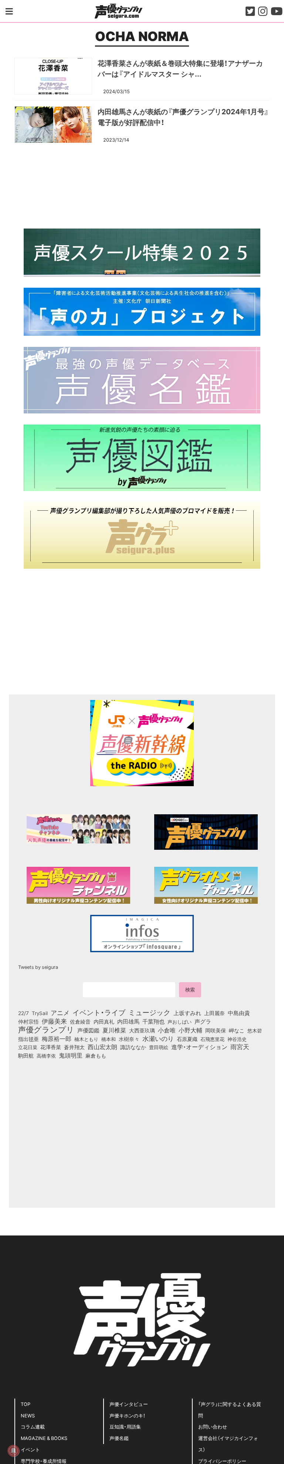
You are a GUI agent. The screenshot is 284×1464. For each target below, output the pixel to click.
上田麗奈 (214, 1013)
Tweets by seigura (38, 966)
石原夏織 (187, 1038)
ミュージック (149, 1012)
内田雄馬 (128, 1021)
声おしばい (180, 1021)
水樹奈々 (129, 1039)
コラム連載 (33, 1426)
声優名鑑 (119, 1437)
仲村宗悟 (28, 1021)
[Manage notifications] (13, 1451)
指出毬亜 (28, 1038)
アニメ (60, 1012)
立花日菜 (27, 1047)
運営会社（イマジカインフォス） (228, 1443)
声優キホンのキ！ (127, 1415)
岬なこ (236, 1030)
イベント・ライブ (98, 1012)
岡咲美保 (215, 1030)
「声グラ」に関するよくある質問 (229, 1409)
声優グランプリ (46, 1029)
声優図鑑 (88, 1030)
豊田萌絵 (158, 1047)
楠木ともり (86, 1038)
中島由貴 (239, 1013)
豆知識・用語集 (125, 1426)
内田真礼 (104, 1021)
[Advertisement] (142, 184)
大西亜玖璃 (142, 1030)
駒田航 (26, 1055)
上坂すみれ (187, 1013)
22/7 (23, 1013)
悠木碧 (254, 1030)
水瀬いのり (158, 1038)
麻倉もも (95, 1055)
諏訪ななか (133, 1047)
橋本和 (108, 1038)
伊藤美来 (54, 1021)
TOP (25, 1403)
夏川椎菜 (114, 1030)
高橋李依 (46, 1055)
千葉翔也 (153, 1021)
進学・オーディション (199, 1047)
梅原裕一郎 (56, 1038)
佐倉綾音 (80, 1021)
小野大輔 (190, 1030)
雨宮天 (239, 1046)
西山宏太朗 (102, 1047)
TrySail (40, 1013)
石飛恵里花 (212, 1038)
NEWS (28, 1415)
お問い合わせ (212, 1426)
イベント (30, 1449)
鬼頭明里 (70, 1055)
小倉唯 (167, 1030)
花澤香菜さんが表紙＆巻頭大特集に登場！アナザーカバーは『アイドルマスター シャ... (180, 68)
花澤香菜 (50, 1047)
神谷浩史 (237, 1038)
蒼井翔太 (74, 1047)
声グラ (203, 1021)
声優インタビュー (128, 1403)
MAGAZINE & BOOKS (44, 1437)
